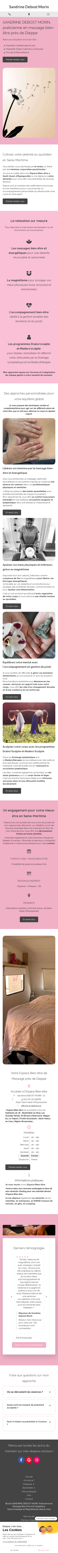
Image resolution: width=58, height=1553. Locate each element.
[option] (29, 1296)
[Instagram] (36, 1460)
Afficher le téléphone (31, 1106)
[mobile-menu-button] (48, 14)
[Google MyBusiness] (29, 1460)
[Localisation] (29, 14)
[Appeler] (9, 14)
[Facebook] (21, 1460)
